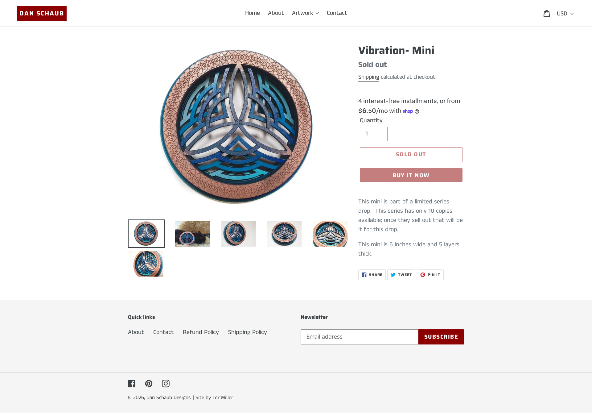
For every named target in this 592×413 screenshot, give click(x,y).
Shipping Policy (247, 332)
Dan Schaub (41, 13)
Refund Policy (201, 332)
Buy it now (411, 175)
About (136, 332)
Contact (163, 332)
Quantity (371, 120)
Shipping (368, 77)
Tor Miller (222, 397)
